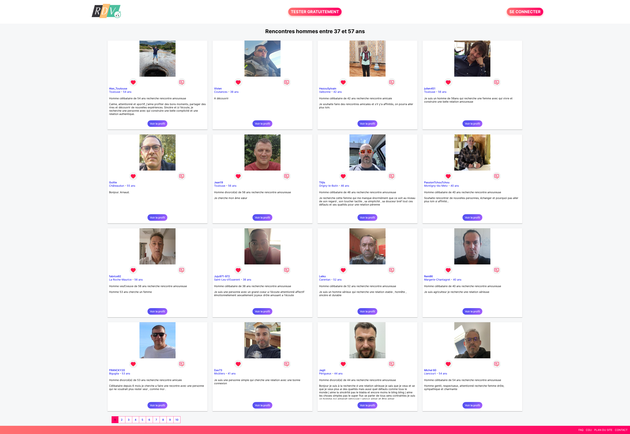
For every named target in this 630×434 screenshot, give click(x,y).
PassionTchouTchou (437, 182)
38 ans (234, 91)
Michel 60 (430, 370)
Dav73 (218, 370)
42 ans (337, 91)
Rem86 (428, 276)
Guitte (113, 182)
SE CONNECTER (525, 11)
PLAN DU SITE (603, 430)
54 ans (127, 91)
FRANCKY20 (117, 370)
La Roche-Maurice (120, 279)
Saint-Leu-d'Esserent (227, 279)
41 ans (232, 373)
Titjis (322, 182)
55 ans (131, 185)
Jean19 (218, 182)
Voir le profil (157, 123)
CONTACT (621, 430)
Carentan (324, 279)
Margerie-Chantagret (437, 279)
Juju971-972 (222, 276)
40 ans (455, 185)
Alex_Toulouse (118, 88)
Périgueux (325, 373)
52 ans (337, 279)
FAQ (580, 430)
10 (176, 419)
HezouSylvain (327, 88)
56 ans (442, 91)
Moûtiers (219, 373)
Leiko (322, 276)
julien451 (429, 88)
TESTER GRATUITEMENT (315, 11)
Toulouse (114, 91)
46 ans (345, 185)
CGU (589, 430)
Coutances (220, 91)
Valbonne (325, 91)
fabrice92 (115, 276)
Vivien (218, 88)
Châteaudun (116, 185)
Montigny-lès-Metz (436, 185)
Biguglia (114, 373)
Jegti (322, 370)
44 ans (338, 373)
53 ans (126, 373)
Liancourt (430, 373)
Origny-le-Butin (328, 185)
